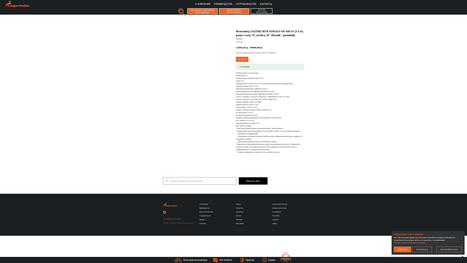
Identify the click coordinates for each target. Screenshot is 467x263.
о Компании (202, 4)
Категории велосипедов (195, 259)
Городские (239, 208)
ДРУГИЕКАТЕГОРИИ (261, 11)
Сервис (271, 259)
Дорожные (239, 212)
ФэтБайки (239, 219)
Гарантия (249, 259)
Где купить (242, 59)
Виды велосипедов (206, 212)
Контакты (266, 4)
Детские (238, 216)
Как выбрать (226, 259)
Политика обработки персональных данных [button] (178, 223)
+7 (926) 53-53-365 (172, 218)
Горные (238, 204)
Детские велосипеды (279, 208)
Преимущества (223, 4)
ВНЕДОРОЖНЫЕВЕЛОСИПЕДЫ (234, 11)
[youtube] (164, 212)
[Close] (462, 258)
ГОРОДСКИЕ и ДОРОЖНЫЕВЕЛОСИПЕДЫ (202, 11)
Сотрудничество (246, 4)
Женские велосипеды (279, 204)
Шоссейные (240, 223)
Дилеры (202, 219)
